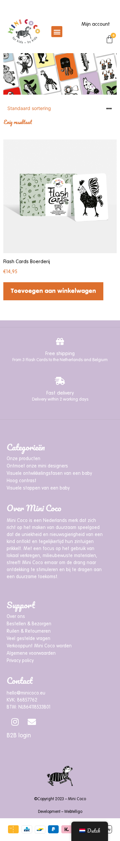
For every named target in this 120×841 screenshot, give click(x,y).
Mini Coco (77, 799)
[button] (56, 31)
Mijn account (95, 24)
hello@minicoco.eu (26, 693)
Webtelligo (73, 812)
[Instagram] (15, 721)
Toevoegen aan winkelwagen (53, 291)
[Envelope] (31, 721)
